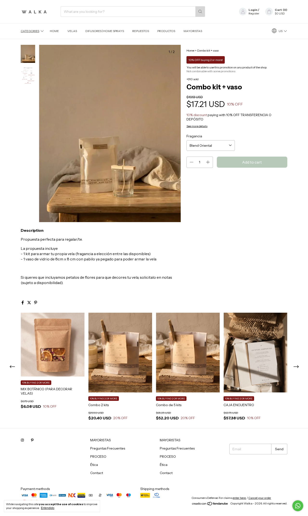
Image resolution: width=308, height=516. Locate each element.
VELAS (72, 31)
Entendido (47, 508)
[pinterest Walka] (32, 440)
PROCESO (98, 456)
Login (253, 10)
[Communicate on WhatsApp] (297, 505)
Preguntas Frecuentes (107, 448)
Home (54, 31)
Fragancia (194, 136)
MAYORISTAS (193, 31)
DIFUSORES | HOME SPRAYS (104, 31)
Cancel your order (259, 498)
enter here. (239, 498)
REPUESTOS (140, 31)
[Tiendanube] (210, 504)
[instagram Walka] (22, 440)
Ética (94, 465)
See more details (196, 126)
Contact (96, 473)
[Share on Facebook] (23, 302)
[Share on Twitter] (29, 302)
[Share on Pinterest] (36, 302)
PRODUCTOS (166, 31)
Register (254, 13)
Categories (30, 31)
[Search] (200, 11)
